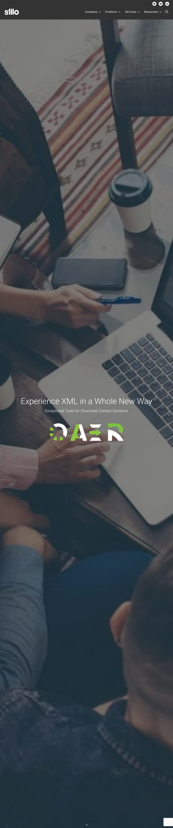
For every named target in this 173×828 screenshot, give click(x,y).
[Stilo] (12, 12)
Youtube (160, 3)
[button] (166, 12)
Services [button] (130, 11)
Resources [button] (151, 11)
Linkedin (167, 3)
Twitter (154, 3)
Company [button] (91, 11)
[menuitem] (93, 12)
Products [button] (111, 11)
